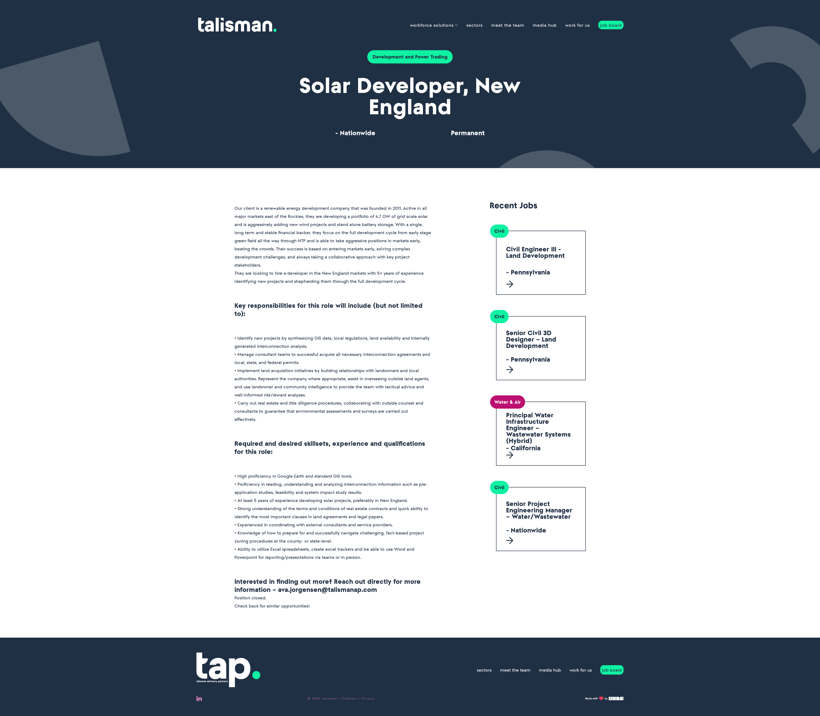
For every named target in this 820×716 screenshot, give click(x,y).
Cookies (349, 698)
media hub (545, 25)
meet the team (507, 25)
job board (611, 25)
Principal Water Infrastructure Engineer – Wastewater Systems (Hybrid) (538, 428)
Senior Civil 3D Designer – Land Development (531, 339)
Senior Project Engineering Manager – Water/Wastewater (539, 510)
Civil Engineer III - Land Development (535, 252)
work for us (577, 25)
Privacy (368, 698)
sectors (474, 25)
